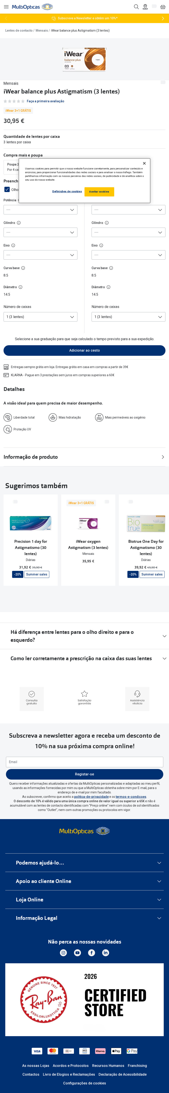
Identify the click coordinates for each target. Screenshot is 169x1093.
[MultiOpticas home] (84, 831)
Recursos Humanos (108, 1066)
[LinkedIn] (105, 952)
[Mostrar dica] (18, 223)
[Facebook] (91, 952)
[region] (84, 180)
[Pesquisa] (136, 6)
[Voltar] (6, 18)
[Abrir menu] (6, 7)
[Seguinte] (163, 18)
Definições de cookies (67, 191)
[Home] (32, 7)
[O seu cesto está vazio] (162, 6)
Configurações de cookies (84, 1083)
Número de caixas (17, 307)
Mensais (42, 30)
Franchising (137, 1066)
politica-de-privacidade (91, 796)
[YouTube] (77, 952)
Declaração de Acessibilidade (123, 1074)
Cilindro (9, 223)
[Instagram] (63, 952)
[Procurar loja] (145, 6)
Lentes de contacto (19, 30)
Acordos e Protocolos (71, 1066)
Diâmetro (10, 287)
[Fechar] (144, 163)
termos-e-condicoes (131, 796)
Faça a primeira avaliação (45, 101)
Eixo (7, 245)
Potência (10, 200)
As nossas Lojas (35, 1066)
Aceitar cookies (99, 191)
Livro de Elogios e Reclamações (69, 1074)
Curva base (12, 268)
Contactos (30, 1074)
